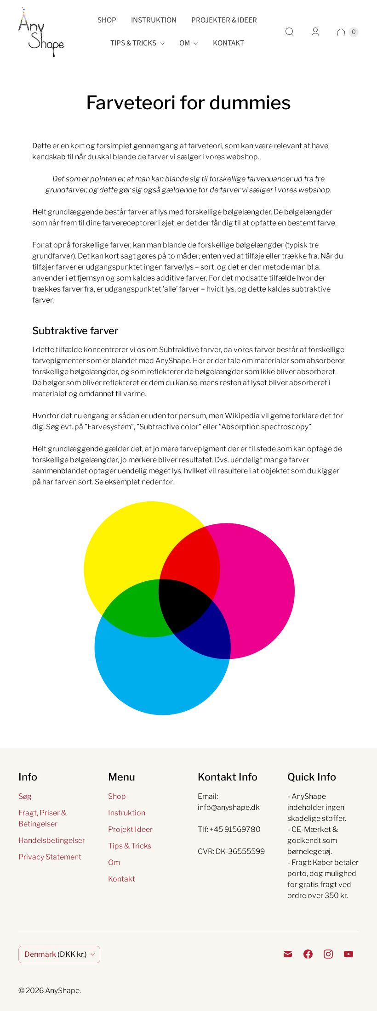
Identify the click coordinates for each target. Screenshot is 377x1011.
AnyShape (62, 990)
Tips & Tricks (133, 43)
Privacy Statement (49, 857)
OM (184, 43)
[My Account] (315, 32)
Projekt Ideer (130, 829)
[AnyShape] (41, 32)
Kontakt (228, 43)
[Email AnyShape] (288, 954)
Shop (106, 20)
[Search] (290, 32)
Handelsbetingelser (51, 840)
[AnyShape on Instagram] (328, 954)
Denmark (55, 954)
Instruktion (154, 20)
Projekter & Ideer (224, 20)
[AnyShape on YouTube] (348, 954)
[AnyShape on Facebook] (308, 954)
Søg (25, 796)
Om (114, 862)
